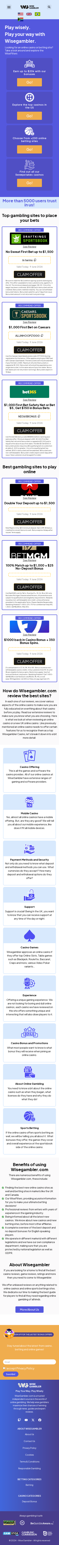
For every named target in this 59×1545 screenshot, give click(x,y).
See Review (29, 246)
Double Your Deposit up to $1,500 (29, 503)
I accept (19, 1368)
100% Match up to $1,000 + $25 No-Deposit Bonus (29, 566)
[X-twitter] (33, 1420)
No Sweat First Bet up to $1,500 (29, 251)
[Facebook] (40, 1420)
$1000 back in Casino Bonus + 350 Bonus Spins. (29, 641)
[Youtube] (26, 1420)
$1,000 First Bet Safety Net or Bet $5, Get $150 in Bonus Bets (29, 406)
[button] (9, 7)
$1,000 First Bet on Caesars (29, 327)
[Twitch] (19, 1420)
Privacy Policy (25, 1368)
